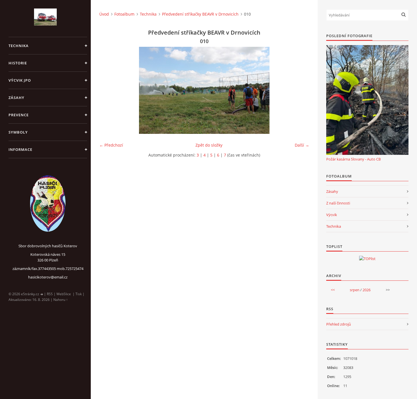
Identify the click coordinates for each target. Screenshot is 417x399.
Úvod (104, 14)
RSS (50, 294)
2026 (366, 289)
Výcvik (331, 214)
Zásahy (332, 191)
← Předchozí (111, 145)
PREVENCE (19, 114)
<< (333, 289)
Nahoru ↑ (60, 299)
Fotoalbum (124, 14)
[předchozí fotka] (108, 90)
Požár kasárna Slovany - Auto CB (353, 159)
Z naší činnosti (338, 203)
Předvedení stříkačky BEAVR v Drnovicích (200, 14)
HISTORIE (18, 63)
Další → (302, 145)
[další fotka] (300, 90)
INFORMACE (20, 149)
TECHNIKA (19, 45)
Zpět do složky (208, 145)
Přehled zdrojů (338, 324)
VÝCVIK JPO (20, 80)
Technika (148, 14)
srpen (354, 289)
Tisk (78, 294)
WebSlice (63, 294)
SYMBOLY (18, 132)
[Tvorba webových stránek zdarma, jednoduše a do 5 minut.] (42, 294)
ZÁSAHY (16, 97)
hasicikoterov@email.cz (48, 277)
